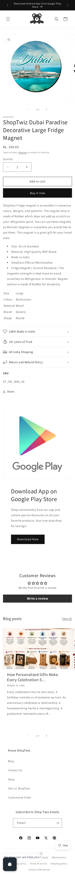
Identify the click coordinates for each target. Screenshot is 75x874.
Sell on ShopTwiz (19, 788)
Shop (11, 779)
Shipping (22, 152)
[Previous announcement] (7, 5)
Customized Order (20, 797)
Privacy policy (19, 863)
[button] (8, 19)
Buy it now (37, 193)
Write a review (37, 598)
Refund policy (59, 857)
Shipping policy (59, 863)
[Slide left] (28, 109)
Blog (11, 761)
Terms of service (38, 863)
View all (67, 618)
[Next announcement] (67, 5)
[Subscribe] (57, 823)
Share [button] (10, 391)
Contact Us (15, 770)
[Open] (10, 864)
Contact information (39, 869)
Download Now (28, 539)
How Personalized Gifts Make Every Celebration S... (32, 677)
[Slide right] (46, 109)
